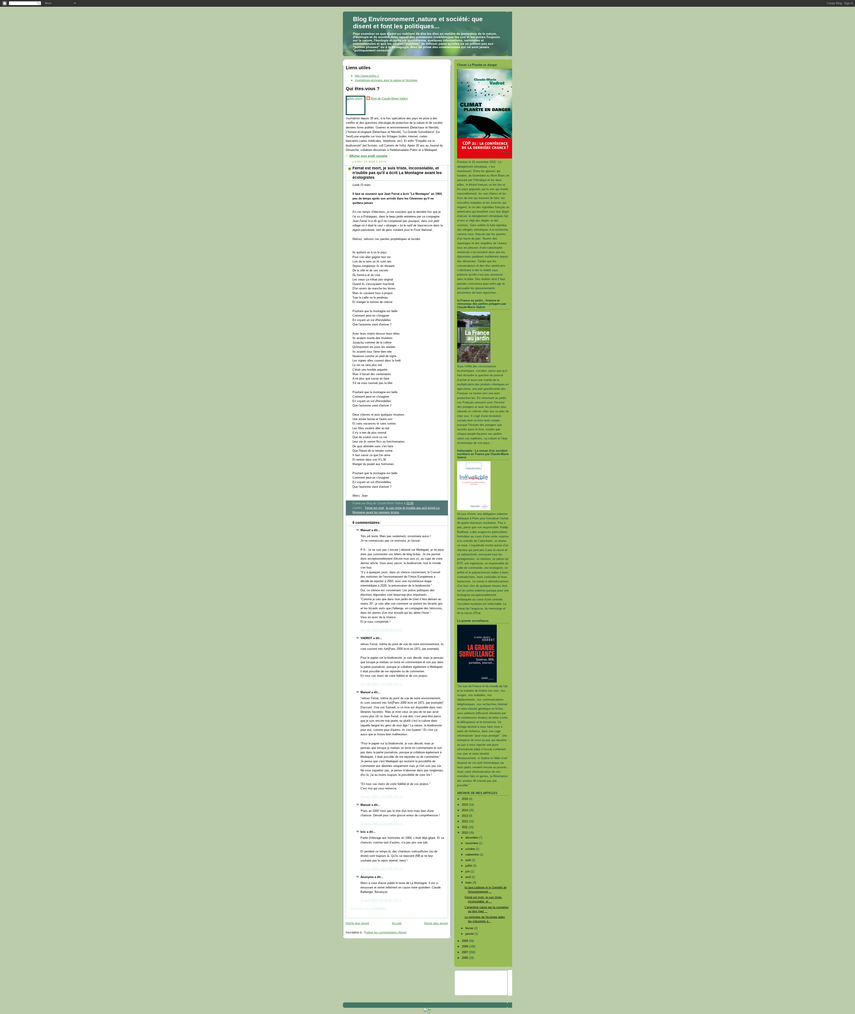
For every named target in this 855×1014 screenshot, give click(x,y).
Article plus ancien (436, 923)
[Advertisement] (483, 982)
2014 (465, 810)
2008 (465, 946)
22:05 (409, 503)
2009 (465, 941)
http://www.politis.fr (367, 75)
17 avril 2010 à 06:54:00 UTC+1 (380, 900)
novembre (472, 843)
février (469, 928)
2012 (465, 821)
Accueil (396, 923)
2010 (465, 832)
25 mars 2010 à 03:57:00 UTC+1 (381, 868)
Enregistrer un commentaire (368, 908)
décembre (472, 837)
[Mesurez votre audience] (427, 1012)
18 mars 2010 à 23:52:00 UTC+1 (381, 823)
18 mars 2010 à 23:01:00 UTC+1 (381, 630)
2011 (465, 827)
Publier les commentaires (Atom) (385, 932)
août (468, 860)
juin (468, 871)
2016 (465, 799)
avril (468, 877)
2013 (465, 815)
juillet (469, 865)
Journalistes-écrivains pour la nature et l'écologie (386, 80)
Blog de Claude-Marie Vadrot (389, 98)
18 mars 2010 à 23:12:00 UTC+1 (381, 684)
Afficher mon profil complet (368, 156)
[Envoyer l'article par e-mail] (414, 503)
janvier (470, 933)
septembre (472, 854)
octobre (470, 849)
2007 (465, 952)
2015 (465, 804)
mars (469, 882)
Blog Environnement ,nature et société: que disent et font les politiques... (418, 23)
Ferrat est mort (374, 508)
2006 (465, 957)
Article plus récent (357, 923)
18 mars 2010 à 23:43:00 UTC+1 (381, 796)
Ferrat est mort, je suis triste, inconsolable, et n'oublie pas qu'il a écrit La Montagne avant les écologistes (397, 173)
